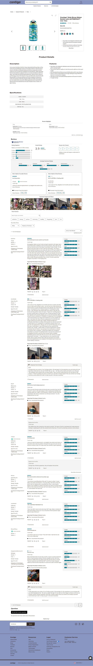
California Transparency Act (53, 646)
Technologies (31, 648)
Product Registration (33, 644)
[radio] (61, 34)
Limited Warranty (32, 643)
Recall (48, 650)
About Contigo (13, 652)
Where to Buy (31, 652)
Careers (12, 655)
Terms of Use (50, 644)
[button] (81, 2)
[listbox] (78, 663)
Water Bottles (13, 639)
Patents (48, 652)
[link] (19, 630)
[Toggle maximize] (55, 15)
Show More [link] (71, 48)
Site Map (12, 653)
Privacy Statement (51, 639)
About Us (46, 5)
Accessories (13, 650)
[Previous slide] (12, 31)
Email (66, 639)
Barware (12, 646)
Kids (28, 12)
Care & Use (31, 641)
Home (11, 12)
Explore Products (37, 5)
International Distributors (34, 650)
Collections (13, 641)
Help (29, 639)
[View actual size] (52, 15)
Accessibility (50, 648)
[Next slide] (54, 31)
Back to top (46, 618)
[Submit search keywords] (50, 2)
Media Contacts (32, 646)
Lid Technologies (54, 5)
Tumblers (12, 644)
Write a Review (75, 23)
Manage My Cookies (51, 643)
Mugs (11, 643)
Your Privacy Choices (52, 641)
